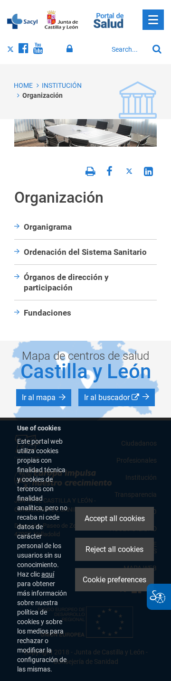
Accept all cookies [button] (115, 518)
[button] (43, 397)
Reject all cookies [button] (114, 549)
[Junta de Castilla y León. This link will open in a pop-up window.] (61, 20)
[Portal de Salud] (109, 19)
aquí (47, 574)
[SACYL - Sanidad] (22, 20)
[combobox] (127, 49)
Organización (42, 95)
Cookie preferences (114, 579)
